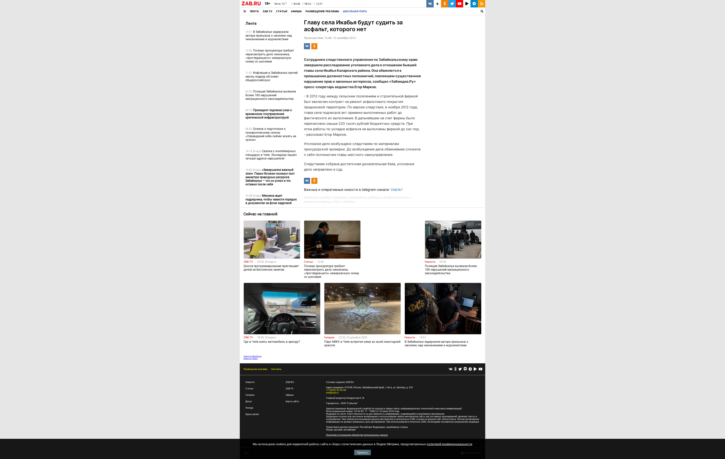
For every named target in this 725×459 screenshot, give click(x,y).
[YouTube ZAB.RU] (459, 3)
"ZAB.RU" (396, 190)
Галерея (250, 395)
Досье (248, 401)
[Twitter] (460, 369)
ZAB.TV (267, 11)
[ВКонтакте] (451, 369)
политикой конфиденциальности (449, 444)
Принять (362, 452)
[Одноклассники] (455, 369)
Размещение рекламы (256, 369)
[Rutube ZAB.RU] (466, 3)
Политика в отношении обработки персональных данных (357, 435)
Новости (250, 382)
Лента (254, 11)
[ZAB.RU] (251, 4)
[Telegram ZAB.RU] (474, 3)
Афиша (296, 11)
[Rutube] (475, 369)
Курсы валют (252, 414)
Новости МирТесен (252, 356)
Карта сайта (292, 401)
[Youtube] (480, 369)
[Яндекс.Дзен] (465, 369)
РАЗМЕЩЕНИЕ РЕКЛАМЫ (322, 11)
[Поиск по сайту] (427, 11)
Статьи (281, 11)
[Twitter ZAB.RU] (452, 3)
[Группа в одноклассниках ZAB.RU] (444, 3)
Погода (249, 408)
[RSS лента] (481, 3)
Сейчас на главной (260, 214)
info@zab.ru (332, 392)
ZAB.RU (290, 382)
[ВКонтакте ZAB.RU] (430, 3)
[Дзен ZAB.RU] (437, 3)
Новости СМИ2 (251, 358)
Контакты (276, 369)
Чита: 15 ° (280, 3)
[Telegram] (470, 369)
